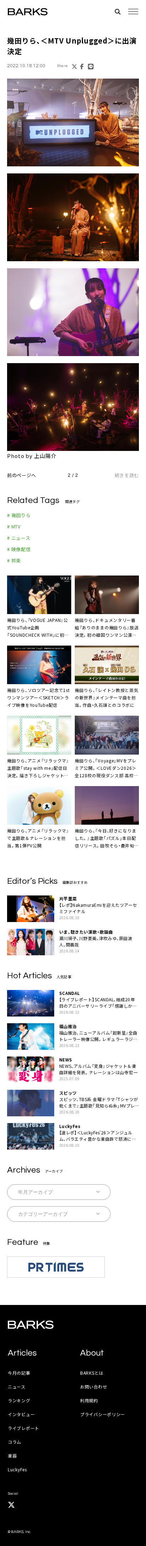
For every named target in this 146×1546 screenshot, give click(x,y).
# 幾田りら (19, 515)
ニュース (17, 1387)
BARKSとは (91, 1373)
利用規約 (89, 1400)
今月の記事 (19, 1373)
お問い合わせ (93, 1387)
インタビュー (21, 1414)
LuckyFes (17, 1469)
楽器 (12, 1456)
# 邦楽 (14, 560)
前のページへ (21, 475)
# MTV (14, 526)
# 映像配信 (19, 549)
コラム (14, 1442)
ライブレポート (23, 1428)
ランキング (19, 1400)
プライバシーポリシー (102, 1414)
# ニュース (18, 537)
